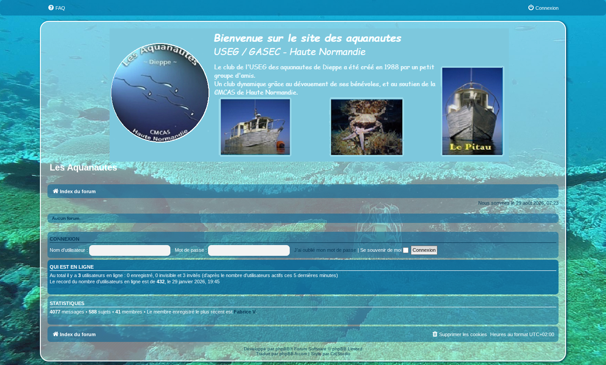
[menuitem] (56, 8)
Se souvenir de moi (381, 250)
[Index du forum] (310, 93)
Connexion (64, 239)
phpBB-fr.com (293, 353)
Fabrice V (245, 311)
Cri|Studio (340, 353)
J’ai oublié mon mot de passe (325, 250)
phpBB (282, 348)
